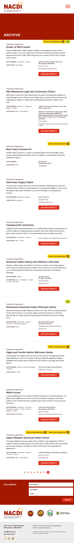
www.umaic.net (43, 457)
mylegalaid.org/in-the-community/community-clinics (53, 124)
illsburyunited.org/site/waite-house (50, 414)
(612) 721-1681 (43, 411)
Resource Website (49, 74)
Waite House (13, 392)
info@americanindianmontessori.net (50, 326)
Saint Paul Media (44, 533)
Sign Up (67, 500)
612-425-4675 (9, 534)
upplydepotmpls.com (45, 202)
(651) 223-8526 (43, 281)
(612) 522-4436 (43, 455)
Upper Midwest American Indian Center (27, 437)
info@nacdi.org (9, 532)
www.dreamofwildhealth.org (47, 69)
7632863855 (42, 166)
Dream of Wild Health (18, 47)
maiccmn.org (42, 328)
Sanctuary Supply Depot (19, 182)
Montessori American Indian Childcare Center (31, 307)
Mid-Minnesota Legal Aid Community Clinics (30, 91)
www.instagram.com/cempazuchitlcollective (52, 238)
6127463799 (42, 121)
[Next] (48, 472)
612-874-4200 (43, 66)
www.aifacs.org (43, 283)
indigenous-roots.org (45, 369)
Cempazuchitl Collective (20, 225)
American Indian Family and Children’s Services (32, 261)
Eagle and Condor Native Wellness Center (29, 352)
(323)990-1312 (43, 199)
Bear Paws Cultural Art (19, 149)
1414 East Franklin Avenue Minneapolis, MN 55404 (14, 527)
